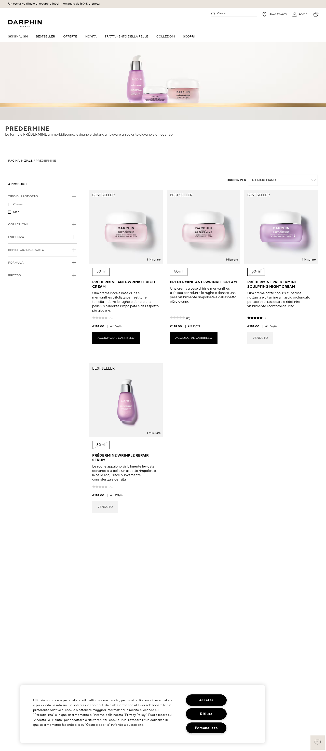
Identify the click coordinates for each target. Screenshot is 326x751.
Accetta (206, 700)
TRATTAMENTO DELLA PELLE (126, 36)
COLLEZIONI (165, 36)
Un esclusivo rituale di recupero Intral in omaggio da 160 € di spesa (54, 4)
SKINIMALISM (18, 36)
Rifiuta (206, 713)
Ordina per (236, 180)
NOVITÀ (91, 36)
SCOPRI (189, 36)
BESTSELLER (45, 36)
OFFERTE (70, 36)
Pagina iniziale (20, 160)
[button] (317, 742)
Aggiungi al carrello (116, 338)
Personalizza (206, 728)
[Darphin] (25, 23)
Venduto (260, 338)
